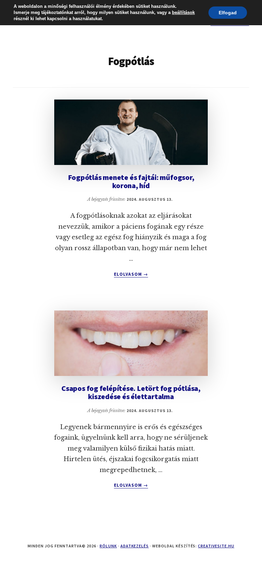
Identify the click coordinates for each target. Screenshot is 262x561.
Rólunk (108, 545)
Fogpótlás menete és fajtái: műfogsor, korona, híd (131, 181)
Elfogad (228, 12)
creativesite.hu (216, 545)
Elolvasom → (131, 274)
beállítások (183, 12)
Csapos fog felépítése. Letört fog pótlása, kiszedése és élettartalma (131, 392)
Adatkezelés (134, 545)
